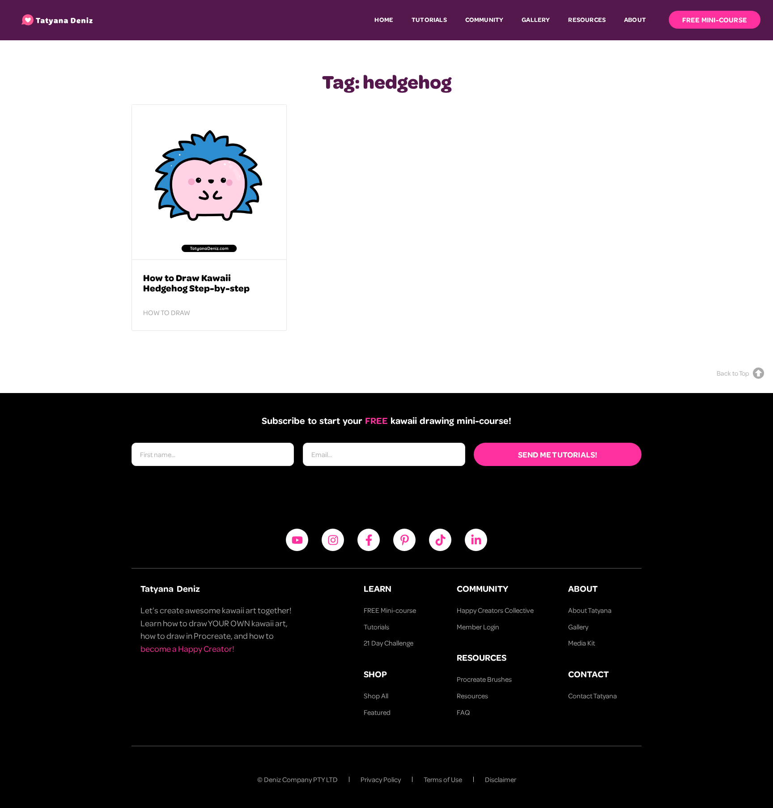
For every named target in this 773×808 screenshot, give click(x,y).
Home (383, 19)
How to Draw (166, 312)
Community (484, 19)
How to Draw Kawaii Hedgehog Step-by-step (196, 282)
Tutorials (429, 19)
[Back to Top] (758, 373)
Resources (587, 19)
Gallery (536, 19)
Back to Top (733, 373)
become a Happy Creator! (187, 648)
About (635, 19)
